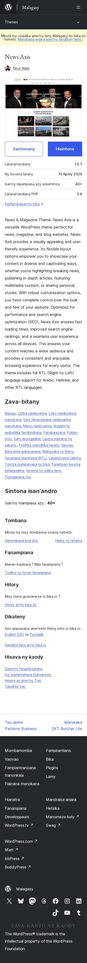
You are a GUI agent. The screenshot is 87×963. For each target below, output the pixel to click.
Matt (11, 849)
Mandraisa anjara (61, 799)
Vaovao (67, 445)
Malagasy (24, 888)
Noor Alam (21, 68)
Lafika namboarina (32, 413)
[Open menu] (79, 7)
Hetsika (52, 808)
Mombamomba (18, 750)
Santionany (24, 148)
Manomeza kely (62, 816)
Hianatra (12, 799)
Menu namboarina (37, 426)
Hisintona (65, 148)
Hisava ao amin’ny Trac (23, 680)
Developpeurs (17, 816)
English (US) (14, 634)
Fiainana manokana (22, 783)
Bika (50, 759)
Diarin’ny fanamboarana (23, 669)
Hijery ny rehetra (68, 540)
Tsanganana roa (18, 477)
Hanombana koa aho (21, 540)
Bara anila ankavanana (23, 451)
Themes (11, 22)
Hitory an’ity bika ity (20, 605)
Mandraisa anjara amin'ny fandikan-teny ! (50, 39)
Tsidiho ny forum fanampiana (28, 573)
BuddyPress (18, 867)
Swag (53, 825)
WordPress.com (21, 841)
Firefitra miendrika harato (39, 445)
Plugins (52, 767)
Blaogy (10, 413)
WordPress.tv (19, 825)
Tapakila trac (15, 686)
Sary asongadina (27, 439)
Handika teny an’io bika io (25, 645)
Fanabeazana (54, 432)
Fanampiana (15, 808)
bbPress (14, 858)
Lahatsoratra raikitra (65, 458)
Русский (36, 634)
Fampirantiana (58, 750)
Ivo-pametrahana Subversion (28, 675)
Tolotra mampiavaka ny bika (27, 464)
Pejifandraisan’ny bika (22, 204)
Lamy (51, 776)
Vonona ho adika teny (43, 471)
